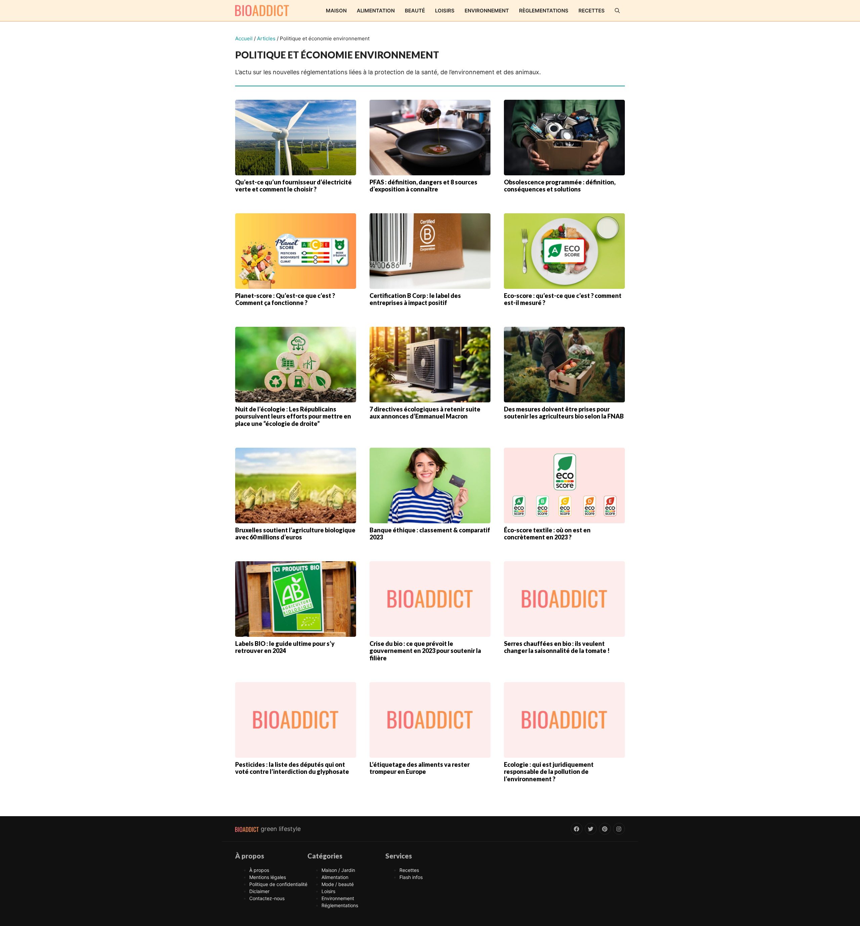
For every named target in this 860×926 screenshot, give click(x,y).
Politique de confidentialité (278, 884)
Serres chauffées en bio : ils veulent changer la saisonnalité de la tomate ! (557, 647)
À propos (259, 870)
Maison (336, 10)
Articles (266, 38)
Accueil (244, 38)
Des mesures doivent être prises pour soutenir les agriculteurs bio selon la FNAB (564, 412)
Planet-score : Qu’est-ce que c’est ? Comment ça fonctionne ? (285, 299)
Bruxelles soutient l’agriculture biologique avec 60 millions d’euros (295, 533)
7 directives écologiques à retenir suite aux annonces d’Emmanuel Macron (425, 412)
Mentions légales (267, 877)
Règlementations (543, 10)
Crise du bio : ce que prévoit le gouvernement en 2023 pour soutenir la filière (425, 651)
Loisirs (445, 10)
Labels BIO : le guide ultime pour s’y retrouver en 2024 (285, 647)
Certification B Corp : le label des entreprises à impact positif (415, 299)
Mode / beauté (337, 884)
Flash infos (411, 877)
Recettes (591, 10)
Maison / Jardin (338, 870)
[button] (617, 10)
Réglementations (339, 905)
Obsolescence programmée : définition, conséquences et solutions (559, 185)
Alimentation (376, 10)
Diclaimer (259, 891)
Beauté (415, 10)
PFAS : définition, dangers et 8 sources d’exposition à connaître (423, 185)
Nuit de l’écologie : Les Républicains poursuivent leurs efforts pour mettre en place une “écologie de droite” (293, 416)
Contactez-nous (267, 898)
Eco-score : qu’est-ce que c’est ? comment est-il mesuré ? (562, 299)
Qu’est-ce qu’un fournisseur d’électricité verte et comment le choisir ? (293, 185)
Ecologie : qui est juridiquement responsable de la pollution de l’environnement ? (549, 772)
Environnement (487, 10)
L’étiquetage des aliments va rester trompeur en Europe (420, 768)
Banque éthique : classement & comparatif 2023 (430, 533)
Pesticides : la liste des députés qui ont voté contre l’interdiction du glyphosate (292, 768)
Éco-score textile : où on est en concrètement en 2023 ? (547, 533)
